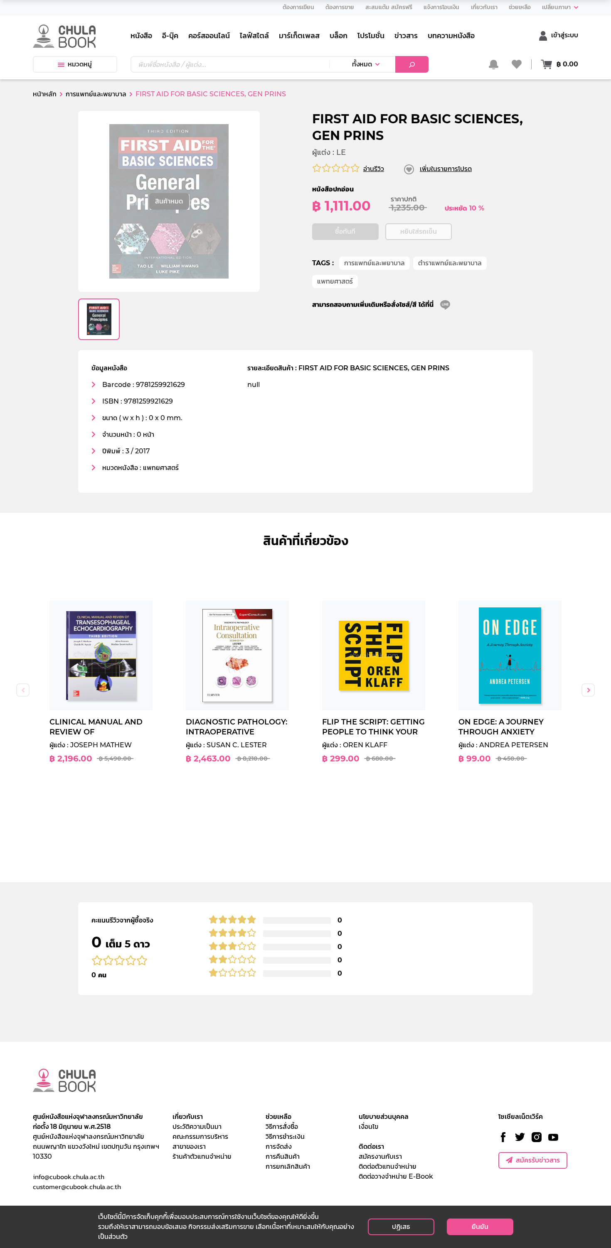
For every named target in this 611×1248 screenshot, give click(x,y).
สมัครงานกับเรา (380, 1156)
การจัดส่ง (279, 1146)
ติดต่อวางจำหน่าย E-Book (396, 1176)
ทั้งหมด (362, 64)
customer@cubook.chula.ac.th (77, 1187)
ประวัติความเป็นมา (197, 1127)
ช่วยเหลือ (278, 1117)
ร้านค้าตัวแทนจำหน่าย (202, 1156)
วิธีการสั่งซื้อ (282, 1127)
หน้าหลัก (45, 94)
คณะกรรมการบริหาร (200, 1136)
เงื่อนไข (368, 1127)
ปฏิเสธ (401, 1227)
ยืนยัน (480, 1227)
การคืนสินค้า (283, 1156)
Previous (23, 690)
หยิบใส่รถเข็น (418, 231)
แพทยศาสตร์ (335, 281)
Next (588, 690)
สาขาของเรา (189, 1146)
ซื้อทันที (345, 231)
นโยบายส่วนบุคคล (384, 1117)
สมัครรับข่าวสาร (538, 1160)
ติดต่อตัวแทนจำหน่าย (387, 1166)
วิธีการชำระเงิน (285, 1136)
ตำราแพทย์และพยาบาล (450, 263)
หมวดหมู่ (80, 64)
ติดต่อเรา (371, 1146)
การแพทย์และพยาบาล (374, 263)
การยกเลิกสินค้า (288, 1166)
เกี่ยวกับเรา (187, 1117)
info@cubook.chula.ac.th (68, 1177)
